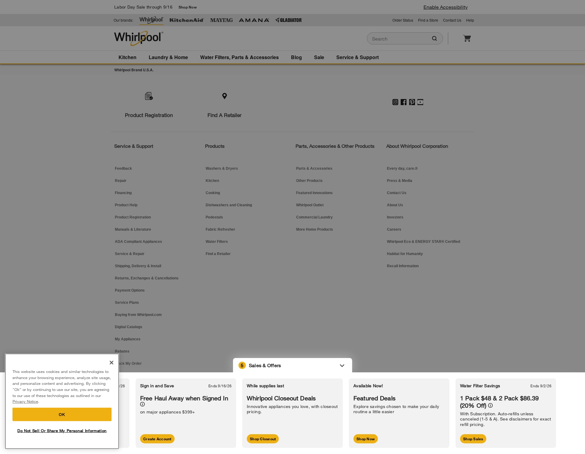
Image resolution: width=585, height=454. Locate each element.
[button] (292, 365)
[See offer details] (142, 404)
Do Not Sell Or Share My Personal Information (62, 430)
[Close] (111, 362)
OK (62, 414)
